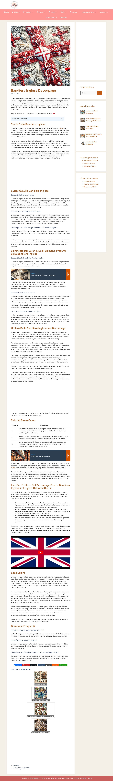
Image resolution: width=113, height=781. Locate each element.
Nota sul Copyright (60, 778)
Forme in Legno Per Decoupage (21, 767)
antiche (61, 128)
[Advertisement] (73, 4)
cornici (13, 468)
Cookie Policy (50, 778)
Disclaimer (83, 778)
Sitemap (90, 778)
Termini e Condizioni (73, 778)
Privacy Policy (41, 778)
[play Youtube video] (40, 552)
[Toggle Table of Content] (61, 119)
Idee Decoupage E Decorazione (21, 769)
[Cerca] (99, 93)
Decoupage (16, 765)
